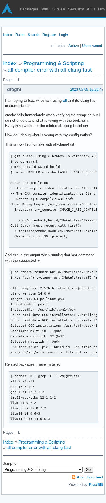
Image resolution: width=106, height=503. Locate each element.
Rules (20, 35)
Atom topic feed (90, 477)
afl (65, 100)
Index (7, 35)
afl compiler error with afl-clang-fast (50, 70)
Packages (29, 9)
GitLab (58, 9)
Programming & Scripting (53, 63)
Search (33, 35)
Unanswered (92, 46)
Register (49, 35)
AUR (91, 9)
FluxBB (96, 484)
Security (76, 9)
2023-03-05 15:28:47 (86, 89)
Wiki (45, 9)
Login (63, 35)
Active (73, 46)
